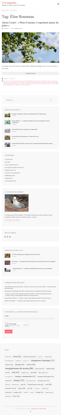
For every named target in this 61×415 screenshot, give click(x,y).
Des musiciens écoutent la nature (13, 167)
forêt (15, 372)
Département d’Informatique (12, 291)
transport (17, 392)
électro (16, 396)
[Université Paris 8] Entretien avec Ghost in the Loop (25, 136)
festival (50, 368)
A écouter (12, 78)
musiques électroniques (45, 376)
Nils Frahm (54, 82)
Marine (6, 300)
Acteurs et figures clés (10, 164)
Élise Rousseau (19, 81)
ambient (8, 356)
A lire (6, 162)
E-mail (6, 316)
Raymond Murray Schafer (35, 384)
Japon (53, 81)
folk (7, 372)
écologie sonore (49, 392)
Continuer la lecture (30, 73)
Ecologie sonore (9, 170)
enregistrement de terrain (32, 81)
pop (23, 384)
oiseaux (16, 83)
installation (24, 372)
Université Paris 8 (9, 181)
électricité (8, 396)
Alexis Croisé (10, 81)
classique (19, 364)
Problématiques (8, 175)
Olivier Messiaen (31, 380)
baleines (48, 356)
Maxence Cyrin (45, 82)
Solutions (7, 178)
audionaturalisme (29, 356)
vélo (31, 392)
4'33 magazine (9, 2)
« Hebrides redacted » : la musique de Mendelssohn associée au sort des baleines (32, 268)
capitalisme (26, 360)
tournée (8, 392)
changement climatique (42, 360)
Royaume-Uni (10, 388)
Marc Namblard (9, 376)
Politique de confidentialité (38, 408)
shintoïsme (55, 83)
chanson (9, 364)
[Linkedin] (10, 237)
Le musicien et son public (11, 173)
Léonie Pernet (13, 82)
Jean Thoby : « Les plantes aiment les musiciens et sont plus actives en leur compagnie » (34, 261)
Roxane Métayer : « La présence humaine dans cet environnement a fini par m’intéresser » (31, 121)
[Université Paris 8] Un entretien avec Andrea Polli (24, 129)
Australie (40, 356)
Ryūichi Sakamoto (45, 83)
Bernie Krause (9, 360)
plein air (15, 384)
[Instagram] (7, 237)
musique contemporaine (25, 376)
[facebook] (30, 411)
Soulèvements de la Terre (11, 85)
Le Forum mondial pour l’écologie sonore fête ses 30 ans (26, 254)
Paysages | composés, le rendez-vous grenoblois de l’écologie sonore (29, 114)
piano (38, 83)
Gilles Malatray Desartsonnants (12, 286)
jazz (33, 372)
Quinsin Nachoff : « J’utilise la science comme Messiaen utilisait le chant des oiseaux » (30, 298)
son (29, 388)
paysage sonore (43, 380)
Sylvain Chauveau (25, 85)
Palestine (22, 83)
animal (17, 356)
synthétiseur (45, 388)
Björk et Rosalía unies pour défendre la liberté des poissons (36, 291)
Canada (18, 360)
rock (48, 384)
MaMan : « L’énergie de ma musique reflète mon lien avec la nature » (28, 300)
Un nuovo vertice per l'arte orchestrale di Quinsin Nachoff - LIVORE (22, 293)
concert (30, 364)
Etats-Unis (39, 368)
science (21, 388)
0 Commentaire (17, 28)
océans (8, 380)
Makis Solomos (43, 372)
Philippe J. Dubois (30, 83)
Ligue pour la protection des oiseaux (29, 82)
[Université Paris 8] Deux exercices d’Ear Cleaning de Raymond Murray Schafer (32, 143)
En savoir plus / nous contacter (12, 219)
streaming (37, 388)
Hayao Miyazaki (46, 81)
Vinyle (26, 392)
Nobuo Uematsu (8, 83)
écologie (39, 392)
